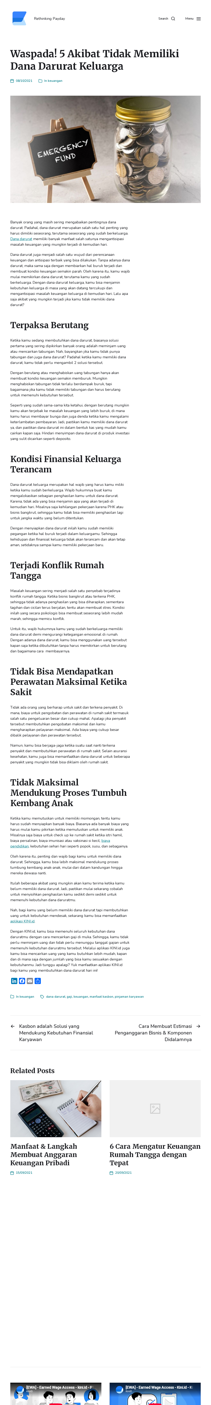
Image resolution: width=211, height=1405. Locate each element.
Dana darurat (21, 238)
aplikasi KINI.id (22, 921)
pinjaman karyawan (129, 997)
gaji (69, 997)
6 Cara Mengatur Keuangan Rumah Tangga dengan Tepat (155, 1154)
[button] (166, 18)
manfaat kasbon (101, 997)
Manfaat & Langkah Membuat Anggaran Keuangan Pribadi (43, 1154)
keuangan (55, 81)
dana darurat (55, 997)
